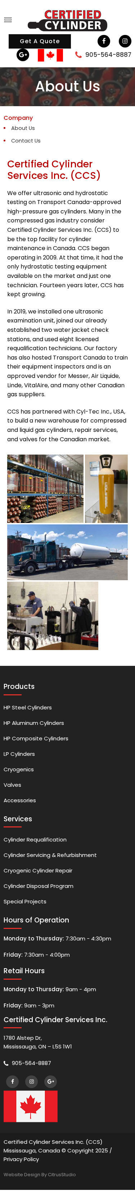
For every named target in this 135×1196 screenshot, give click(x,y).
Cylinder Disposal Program (38, 886)
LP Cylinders (19, 754)
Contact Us (26, 140)
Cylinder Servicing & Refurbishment (50, 855)
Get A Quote (40, 41)
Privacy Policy (21, 1159)
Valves (12, 785)
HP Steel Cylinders (28, 707)
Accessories (20, 800)
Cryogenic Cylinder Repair (38, 870)
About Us (23, 128)
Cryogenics (19, 769)
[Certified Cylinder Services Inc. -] (67, 19)
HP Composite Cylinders (36, 738)
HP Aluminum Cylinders (34, 723)
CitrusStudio (62, 1174)
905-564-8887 (108, 54)
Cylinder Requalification (35, 839)
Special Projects (25, 901)
